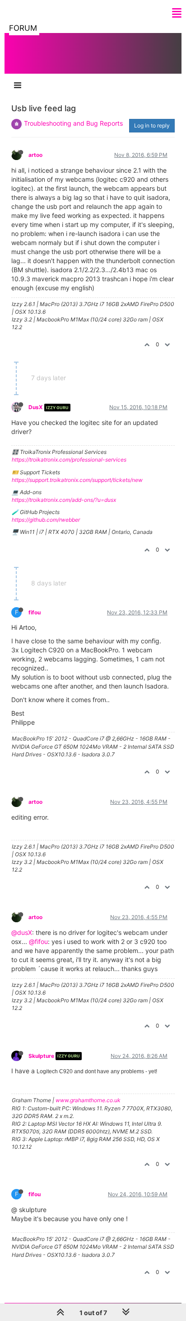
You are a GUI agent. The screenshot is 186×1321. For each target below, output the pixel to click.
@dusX (21, 932)
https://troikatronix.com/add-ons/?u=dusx (64, 499)
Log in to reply (152, 125)
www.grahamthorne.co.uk (88, 1100)
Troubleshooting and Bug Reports (73, 123)
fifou (34, 612)
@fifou (38, 941)
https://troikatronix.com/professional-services (69, 459)
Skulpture (41, 1055)
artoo (35, 154)
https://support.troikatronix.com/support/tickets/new (77, 480)
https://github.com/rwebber (46, 519)
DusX (35, 407)
